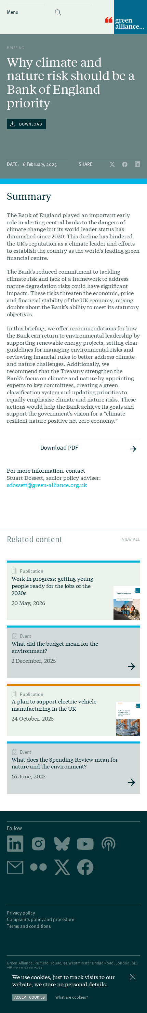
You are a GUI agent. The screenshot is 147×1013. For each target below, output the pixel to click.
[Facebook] (125, 164)
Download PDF (59, 447)
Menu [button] (12, 12)
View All (131, 539)
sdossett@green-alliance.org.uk (47, 484)
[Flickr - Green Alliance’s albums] (38, 867)
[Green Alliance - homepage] (126, 17)
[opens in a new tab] (38, 844)
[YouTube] (85, 844)
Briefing (16, 47)
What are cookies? (71, 997)
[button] (73, 6)
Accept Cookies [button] (29, 997)
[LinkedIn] (137, 164)
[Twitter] (112, 164)
